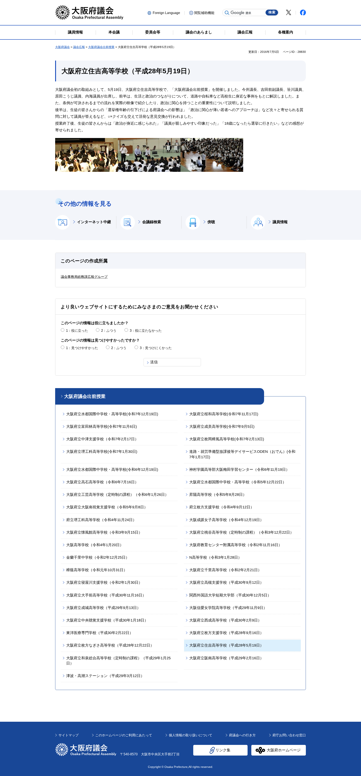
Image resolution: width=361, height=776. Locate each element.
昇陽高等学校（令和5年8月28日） (218, 494)
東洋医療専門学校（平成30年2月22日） (99, 633)
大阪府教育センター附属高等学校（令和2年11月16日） (235, 545)
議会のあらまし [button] (199, 32)
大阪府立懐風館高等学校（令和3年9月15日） (104, 532)
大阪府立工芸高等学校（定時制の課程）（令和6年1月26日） (117, 494)
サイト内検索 (227, 13)
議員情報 (280, 222)
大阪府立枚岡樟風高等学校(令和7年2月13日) (226, 439)
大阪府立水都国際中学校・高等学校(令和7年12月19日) (112, 414)
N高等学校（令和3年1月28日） (215, 557)
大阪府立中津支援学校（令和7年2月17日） (102, 439)
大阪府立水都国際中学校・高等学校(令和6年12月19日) (112, 469)
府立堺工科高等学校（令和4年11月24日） (101, 520)
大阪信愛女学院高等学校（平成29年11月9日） (228, 608)
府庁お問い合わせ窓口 (289, 735)
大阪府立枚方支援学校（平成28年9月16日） (226, 633)
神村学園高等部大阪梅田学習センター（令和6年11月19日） (239, 469)
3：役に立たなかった (146, 330)
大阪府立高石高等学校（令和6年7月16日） (102, 482)
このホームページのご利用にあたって (123, 735)
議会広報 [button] (245, 32)
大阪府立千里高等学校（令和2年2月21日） (225, 570)
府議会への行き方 (242, 735)
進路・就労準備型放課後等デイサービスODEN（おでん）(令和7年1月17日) (242, 454)
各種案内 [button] (285, 32)
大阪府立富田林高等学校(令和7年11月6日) (101, 426)
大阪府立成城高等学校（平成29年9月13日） (103, 608)
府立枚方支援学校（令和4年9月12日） (221, 507)
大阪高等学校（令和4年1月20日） (94, 545)
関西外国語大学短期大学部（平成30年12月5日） (230, 595)
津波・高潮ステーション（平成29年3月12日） (105, 676)
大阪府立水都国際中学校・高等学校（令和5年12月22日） (237, 482)
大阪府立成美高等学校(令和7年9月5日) (221, 426)
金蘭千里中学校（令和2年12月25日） (97, 557)
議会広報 (79, 47)
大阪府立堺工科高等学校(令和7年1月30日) (101, 451)
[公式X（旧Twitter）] (288, 12)
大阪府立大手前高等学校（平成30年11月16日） (106, 595)
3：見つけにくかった (156, 348)
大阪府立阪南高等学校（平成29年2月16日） (226, 658)
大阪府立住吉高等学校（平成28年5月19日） (226, 645)
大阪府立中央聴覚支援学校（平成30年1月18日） (107, 620)
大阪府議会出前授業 (101, 47)
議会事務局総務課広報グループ (84, 276)
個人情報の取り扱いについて (190, 735)
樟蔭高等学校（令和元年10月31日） (96, 570)
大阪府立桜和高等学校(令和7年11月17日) (223, 414)
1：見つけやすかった (82, 348)
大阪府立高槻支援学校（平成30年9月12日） (226, 582)
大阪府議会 (62, 47)
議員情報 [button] (75, 32)
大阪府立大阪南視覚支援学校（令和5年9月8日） (107, 507)
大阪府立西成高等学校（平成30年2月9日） (225, 620)
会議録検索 (151, 222)
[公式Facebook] (303, 12)
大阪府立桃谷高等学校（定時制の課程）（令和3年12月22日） (241, 532)
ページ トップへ (297, 721)
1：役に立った (77, 330)
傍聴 (211, 222)
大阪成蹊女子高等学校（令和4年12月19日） (226, 520)
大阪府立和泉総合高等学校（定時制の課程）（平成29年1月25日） (118, 660)
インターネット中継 (94, 222)
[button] (165, 12)
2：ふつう (108, 330)
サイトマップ (68, 735)
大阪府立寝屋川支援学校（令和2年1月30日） (104, 582)
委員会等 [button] (152, 32)
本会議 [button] (114, 32)
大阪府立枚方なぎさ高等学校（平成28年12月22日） (110, 645)
